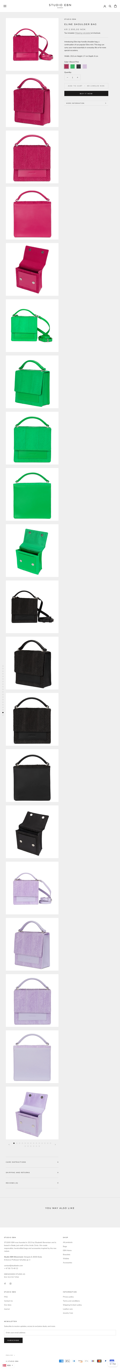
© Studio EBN (12, 1361)
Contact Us (8, 1301)
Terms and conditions (71, 1301)
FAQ (6, 1297)
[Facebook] (5, 1283)
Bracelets (66, 1254)
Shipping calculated (83, 33)
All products (67, 1242)
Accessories (67, 1262)
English (9, 1355)
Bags (65, 1246)
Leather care (68, 1309)
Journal (7, 1309)
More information (75, 103)
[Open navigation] (5, 6)
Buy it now (86, 94)
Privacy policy (68, 1297)
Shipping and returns (18, 1172)
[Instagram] (10, 1283)
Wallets (66, 1258)
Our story (7, 1305)
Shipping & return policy (72, 1305)
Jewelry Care (68, 1313)
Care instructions (16, 1162)
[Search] (110, 6)
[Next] (55, 1144)
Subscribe (13, 1340)
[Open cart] (115, 6)
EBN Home (67, 1250)
